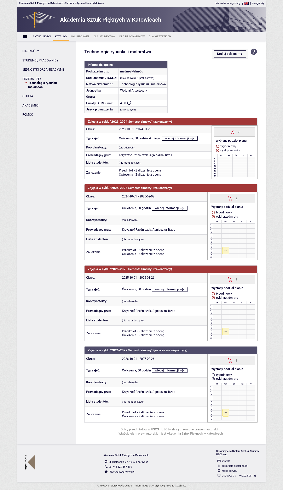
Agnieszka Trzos (160, 155)
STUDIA (27, 96)
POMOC (27, 114)
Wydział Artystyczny (134, 90)
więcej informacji (177, 138)
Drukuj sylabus (227, 54)
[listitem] (42, 36)
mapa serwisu (229, 470)
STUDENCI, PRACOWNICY (40, 60)
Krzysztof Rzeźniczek (133, 155)
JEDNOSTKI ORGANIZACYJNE (43, 69)
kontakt (226, 461)
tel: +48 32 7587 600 (120, 466)
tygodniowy (228, 146)
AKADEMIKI (30, 105)
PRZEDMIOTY (31, 79)
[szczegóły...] (239, 132)
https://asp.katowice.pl (121, 471)
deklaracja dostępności (235, 465)
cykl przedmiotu (231, 150)
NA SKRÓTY (30, 51)
